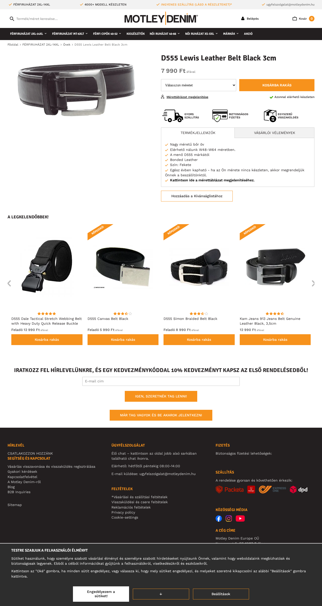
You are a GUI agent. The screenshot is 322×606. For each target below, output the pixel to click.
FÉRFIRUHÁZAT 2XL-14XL (26, 34)
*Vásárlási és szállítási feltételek (139, 497)
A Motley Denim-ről (24, 482)
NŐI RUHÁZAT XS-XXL (199, 34)
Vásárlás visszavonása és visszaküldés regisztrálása (51, 466)
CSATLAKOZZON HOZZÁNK (30, 453)
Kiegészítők (136, 34)
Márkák (229, 34)
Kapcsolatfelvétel (22, 477)
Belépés (252, 18)
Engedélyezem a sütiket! (101, 594)
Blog (11, 487)
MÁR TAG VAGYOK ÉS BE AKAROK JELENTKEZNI (161, 415)
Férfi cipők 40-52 (105, 34)
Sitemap (15, 505)
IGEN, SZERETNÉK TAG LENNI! (161, 396)
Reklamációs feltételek (131, 507)
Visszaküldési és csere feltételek (139, 502)
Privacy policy (123, 512)
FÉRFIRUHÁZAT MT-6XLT (68, 34)
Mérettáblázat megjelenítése (187, 97)
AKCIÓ (248, 34)
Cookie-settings (124, 517)
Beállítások (221, 594)
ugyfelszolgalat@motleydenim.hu (290, 4)
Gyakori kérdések (22, 471)
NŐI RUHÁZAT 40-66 (163, 34)
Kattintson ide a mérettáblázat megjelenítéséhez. (212, 180)
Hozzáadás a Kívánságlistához (196, 196)
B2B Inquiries (19, 492)
